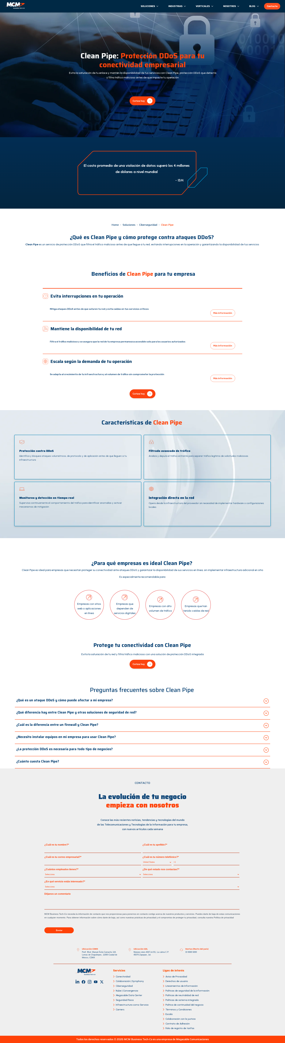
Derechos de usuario (177, 981)
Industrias (175, 6)
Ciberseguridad (148, 224)
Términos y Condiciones (179, 1009)
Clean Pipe (167, 224)
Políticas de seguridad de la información (187, 990)
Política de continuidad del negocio (185, 1004)
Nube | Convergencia (127, 990)
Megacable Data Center (129, 995)
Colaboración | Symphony (130, 981)
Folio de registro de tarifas (180, 1028)
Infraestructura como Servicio (132, 1004)
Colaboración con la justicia (180, 1018)
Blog (252, 6)
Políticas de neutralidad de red (182, 995)
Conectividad (123, 976)
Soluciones (148, 6)
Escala (169, 1014)
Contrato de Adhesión (178, 1023)
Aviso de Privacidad (176, 976)
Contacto (272, 6)
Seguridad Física (125, 1000)
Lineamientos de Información (182, 985)
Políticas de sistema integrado (182, 1000)
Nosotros (229, 6)
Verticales (203, 6)
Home (115, 224)
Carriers (120, 1009)
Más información (222, 313)
